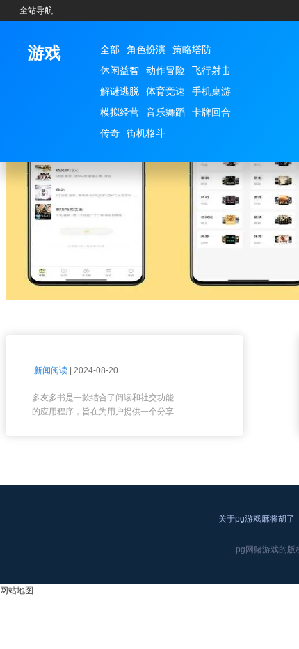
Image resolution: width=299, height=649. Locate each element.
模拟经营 (119, 112)
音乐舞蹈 (165, 112)
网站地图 (16, 590)
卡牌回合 (211, 112)
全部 (110, 49)
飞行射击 (211, 70)
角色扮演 (146, 49)
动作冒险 (165, 70)
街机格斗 (146, 133)
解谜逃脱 (119, 91)
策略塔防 (191, 49)
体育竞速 (165, 91)
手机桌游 (211, 91)
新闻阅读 (50, 370)
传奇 (110, 133)
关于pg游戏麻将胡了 (256, 519)
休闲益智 (119, 70)
